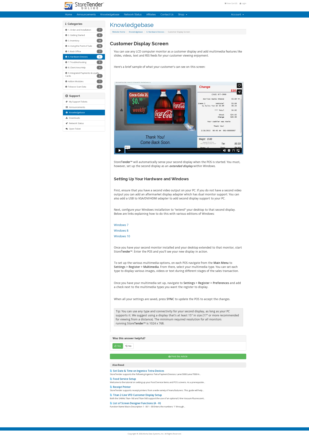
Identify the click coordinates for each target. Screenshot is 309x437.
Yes (119, 345)
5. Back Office (83, 51)
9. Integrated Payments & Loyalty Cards (82, 74)
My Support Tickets (77, 101)
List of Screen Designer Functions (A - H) (136, 403)
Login (243, 3)
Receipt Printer (121, 387)
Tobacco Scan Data (83, 86)
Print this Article (179, 356)
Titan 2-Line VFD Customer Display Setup (137, 395)
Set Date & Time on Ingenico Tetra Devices (138, 371)
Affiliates (151, 14)
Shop (182, 14)
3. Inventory (84, 40)
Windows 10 (122, 236)
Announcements (86, 14)
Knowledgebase (109, 14)
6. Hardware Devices (155, 32)
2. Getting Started (83, 35)
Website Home (118, 32)
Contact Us (166, 14)
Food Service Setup (124, 379)
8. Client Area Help (83, 67)
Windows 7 (121, 225)
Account (236, 14)
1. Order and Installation (83, 29)
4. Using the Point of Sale (84, 45)
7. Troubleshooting (83, 62)
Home (68, 14)
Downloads (74, 117)
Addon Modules (83, 81)
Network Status (132, 14)
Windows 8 (121, 230)
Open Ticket (74, 128)
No (129, 345)
